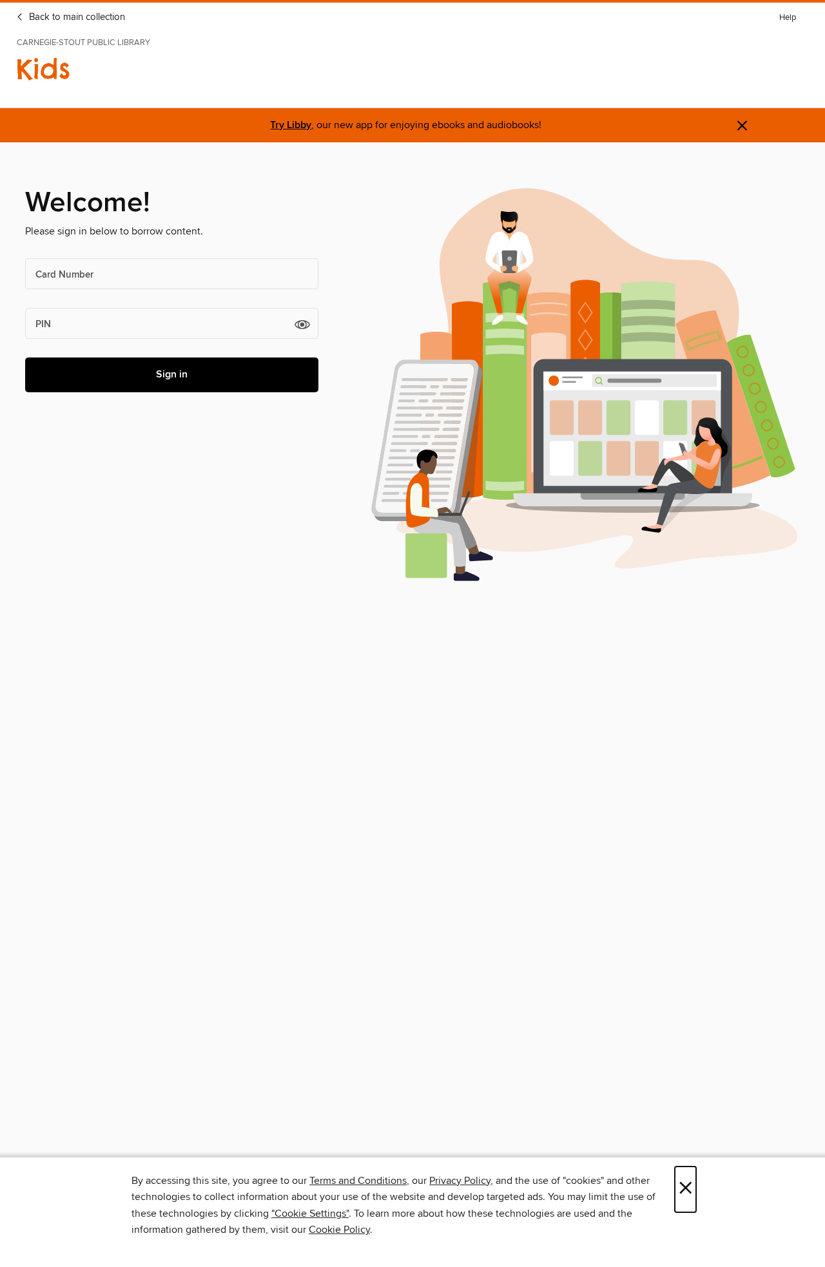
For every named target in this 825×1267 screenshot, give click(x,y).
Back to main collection (75, 17)
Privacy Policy (459, 1180)
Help (787, 18)
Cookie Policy (339, 1229)
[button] (302, 324)
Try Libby (290, 125)
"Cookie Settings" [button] (310, 1213)
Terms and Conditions (358, 1180)
